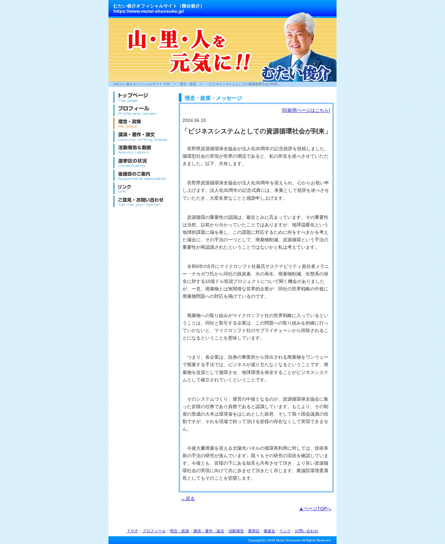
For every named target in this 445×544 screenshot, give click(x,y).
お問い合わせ (306, 531)
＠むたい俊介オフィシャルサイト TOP (141, 84)
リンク (285, 531)
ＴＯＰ (132, 531)
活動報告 (236, 531)
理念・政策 (188, 84)
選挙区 (254, 531)
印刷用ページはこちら (306, 110)
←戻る (188, 498)
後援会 (269, 531)
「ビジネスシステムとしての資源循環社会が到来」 (243, 84)
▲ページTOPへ (315, 508)
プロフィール (154, 531)
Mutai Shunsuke (288, 540)
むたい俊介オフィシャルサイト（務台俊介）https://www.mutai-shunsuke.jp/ (159, 8)
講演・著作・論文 (208, 531)
